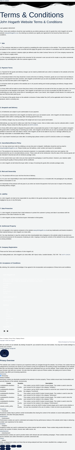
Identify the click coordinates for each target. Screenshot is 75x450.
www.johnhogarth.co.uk (40, 230)
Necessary (5, 376)
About (4, 14)
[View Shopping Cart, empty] (1, 47)
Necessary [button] (3, 374)
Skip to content (4, 1)
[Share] (8, 446)
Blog (3, 31)
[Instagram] (7, 331)
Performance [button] (4, 416)
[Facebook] (4, 331)
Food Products (5, 9)
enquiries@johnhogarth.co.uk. (9, 148)
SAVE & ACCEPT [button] (5, 444)
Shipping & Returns (9, 325)
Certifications (5, 22)
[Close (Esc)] (2, 446)
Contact (4, 35)
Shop (4, 39)
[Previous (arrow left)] (2, 449)
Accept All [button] (12, 348)
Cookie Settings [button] (4, 348)
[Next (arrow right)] (8, 449)
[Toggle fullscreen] (13, 446)
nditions (6, 338)
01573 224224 (33, 125)
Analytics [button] (2, 424)
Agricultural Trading (9, 318)
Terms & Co (2, 338)
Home (7, 309)
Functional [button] (3, 409)
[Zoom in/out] (19, 446)
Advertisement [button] (4, 431)
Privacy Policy (12, 338)
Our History (5, 18)
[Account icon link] (0, 44)
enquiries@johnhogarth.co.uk (10, 297)
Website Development (63, 342)
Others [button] (2, 438)
